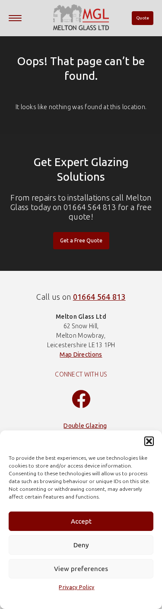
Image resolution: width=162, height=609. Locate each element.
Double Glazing (85, 426)
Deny (81, 545)
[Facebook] (81, 400)
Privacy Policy (76, 587)
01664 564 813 (99, 297)
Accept (81, 521)
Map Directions (81, 354)
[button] (149, 441)
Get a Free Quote (81, 241)
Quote (142, 18)
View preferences (81, 569)
